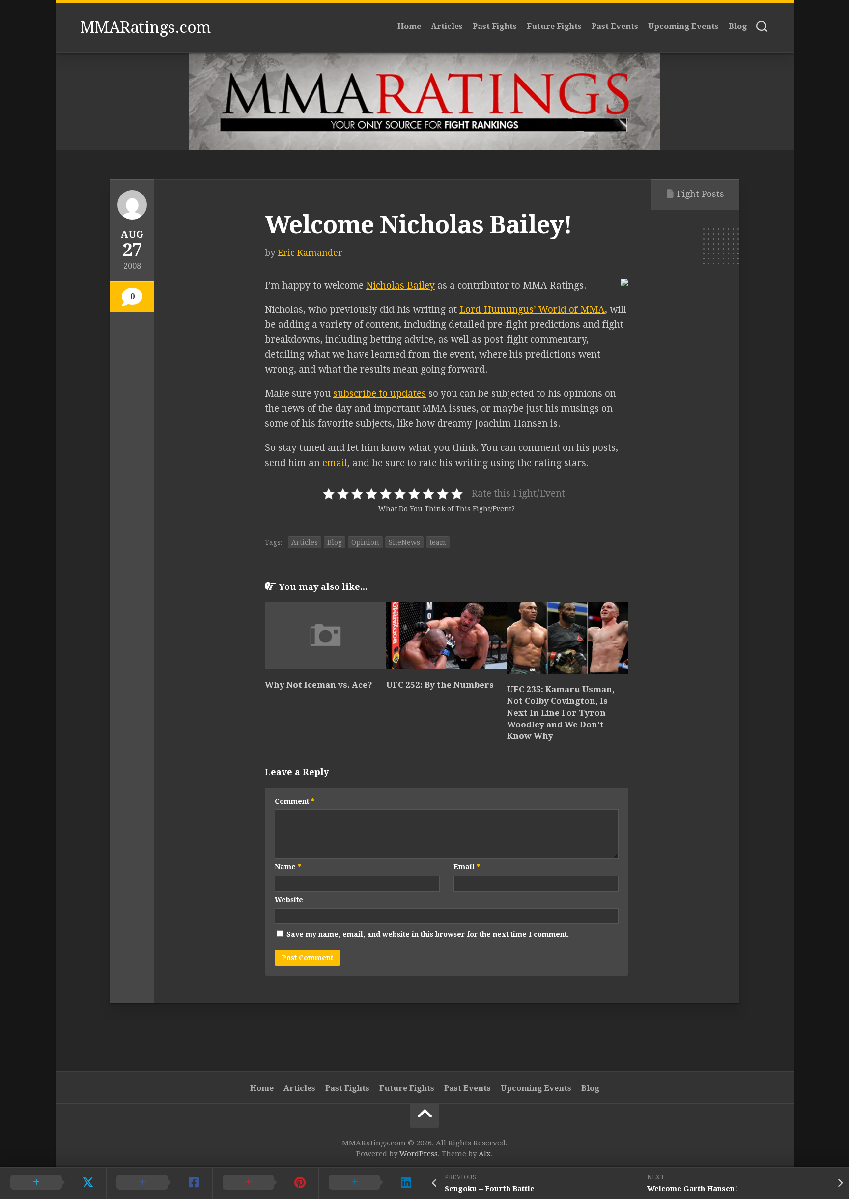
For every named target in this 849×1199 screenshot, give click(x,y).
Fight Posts (700, 194)
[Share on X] (53, 1183)
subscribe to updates (379, 393)
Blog (738, 26)
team (437, 542)
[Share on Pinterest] (265, 1183)
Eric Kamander (310, 253)
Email (466, 867)
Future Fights (554, 26)
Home (409, 26)
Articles (447, 26)
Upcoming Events (683, 26)
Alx (485, 1153)
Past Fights (495, 26)
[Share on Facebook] (159, 1183)
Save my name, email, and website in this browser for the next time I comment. (427, 934)
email (334, 463)
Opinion (365, 542)
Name (288, 867)
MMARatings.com (145, 27)
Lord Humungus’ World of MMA (532, 309)
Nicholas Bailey (400, 285)
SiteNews (404, 542)
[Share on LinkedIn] (371, 1183)
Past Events (615, 26)
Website (289, 900)
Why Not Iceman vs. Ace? (318, 685)
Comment (294, 801)
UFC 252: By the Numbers (440, 685)
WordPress (418, 1153)
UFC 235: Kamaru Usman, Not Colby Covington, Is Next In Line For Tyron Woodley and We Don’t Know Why (561, 712)
